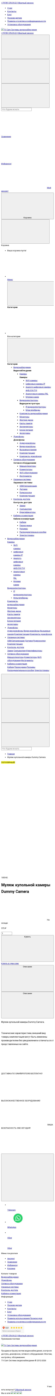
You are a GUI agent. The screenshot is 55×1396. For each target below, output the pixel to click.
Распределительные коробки (33, 532)
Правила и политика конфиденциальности (26, 21)
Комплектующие (27, 453)
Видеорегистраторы (29, 400)
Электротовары (27, 535)
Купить (27, 937)
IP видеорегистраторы (36, 407)
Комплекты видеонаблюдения (34, 413)
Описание (27, 967)
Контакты (11, 11)
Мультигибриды (33, 410)
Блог (9, 14)
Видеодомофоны (28, 446)
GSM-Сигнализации (28, 486)
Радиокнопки (26, 492)
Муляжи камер (32, 397)
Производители (14, 18)
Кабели (23, 522)
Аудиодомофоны (27, 443)
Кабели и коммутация (23, 515)
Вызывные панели (28, 449)
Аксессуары (25, 433)
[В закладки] (24, 810)
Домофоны (18, 436)
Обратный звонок (25, 3)
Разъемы (24, 529)
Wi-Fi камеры (31, 380)
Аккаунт (11, 1258)
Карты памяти (26, 423)
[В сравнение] (24, 786)
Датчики (23, 489)
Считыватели (26, 509)
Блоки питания (26, 430)
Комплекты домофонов (31, 456)
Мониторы (24, 417)
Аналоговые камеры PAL (37, 394)
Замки (22, 506)
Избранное (12, 1265)
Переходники (26, 525)
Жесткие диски (26, 420)
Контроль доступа (21, 499)
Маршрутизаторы (28, 466)
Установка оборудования (19, 24)
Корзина (27, 217)
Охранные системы (22, 479)
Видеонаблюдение (22, 367)
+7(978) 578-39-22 (9, 3)
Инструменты (26, 476)
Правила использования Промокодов (24, 1318)
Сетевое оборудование (24, 459)
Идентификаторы (28, 512)
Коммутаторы (26, 469)
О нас (9, 8)
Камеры (23, 374)
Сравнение (12, 1262)
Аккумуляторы (26, 426)
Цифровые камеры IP (35, 384)
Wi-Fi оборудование (28, 473)
